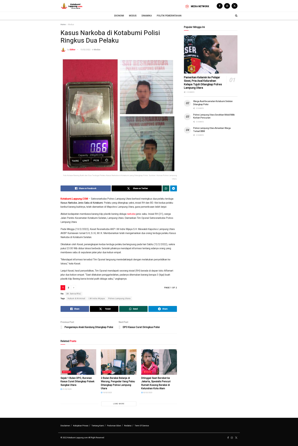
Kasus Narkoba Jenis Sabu (75, 203)
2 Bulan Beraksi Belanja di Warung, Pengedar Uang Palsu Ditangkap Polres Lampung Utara (118, 383)
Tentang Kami (98, 425)
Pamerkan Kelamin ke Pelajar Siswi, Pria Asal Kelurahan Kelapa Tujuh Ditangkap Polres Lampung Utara (203, 82)
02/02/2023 (147, 392)
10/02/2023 (107, 392)
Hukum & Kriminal (76, 298)
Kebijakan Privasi (80, 425)
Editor (72, 49)
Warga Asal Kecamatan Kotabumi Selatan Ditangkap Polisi (213, 103)
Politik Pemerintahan (169, 15)
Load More (118, 403)
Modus (133, 15)
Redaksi (127, 425)
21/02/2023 (66, 389)
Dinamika (147, 15)
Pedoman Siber (114, 425)
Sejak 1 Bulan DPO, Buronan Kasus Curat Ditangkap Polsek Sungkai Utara (77, 381)
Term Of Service (142, 425)
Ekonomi (119, 15)
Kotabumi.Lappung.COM (74, 199)
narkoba (131, 214)
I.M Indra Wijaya (97, 298)
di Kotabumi (96, 203)
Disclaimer (65, 425)
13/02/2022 (85, 49)
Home (63, 24)
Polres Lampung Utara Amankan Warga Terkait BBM (212, 130)
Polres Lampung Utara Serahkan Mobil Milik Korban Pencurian (214, 116)
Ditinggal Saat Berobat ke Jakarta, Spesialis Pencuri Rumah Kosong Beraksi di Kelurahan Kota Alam (156, 383)
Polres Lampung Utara (119, 298)
